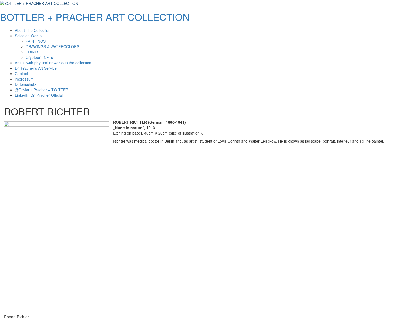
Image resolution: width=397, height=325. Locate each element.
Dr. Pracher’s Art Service (36, 68)
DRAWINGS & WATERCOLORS (52, 46)
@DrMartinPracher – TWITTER (41, 89)
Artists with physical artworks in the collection (53, 62)
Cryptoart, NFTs (39, 57)
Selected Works (28, 35)
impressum (24, 79)
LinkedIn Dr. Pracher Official (39, 95)
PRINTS (32, 52)
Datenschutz (25, 84)
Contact (21, 73)
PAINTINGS (36, 41)
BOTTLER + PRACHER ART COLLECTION (95, 17)
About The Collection (33, 30)
